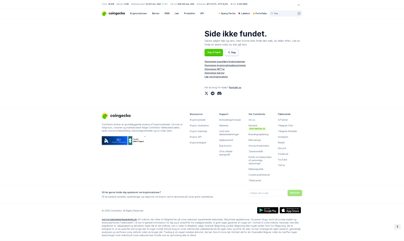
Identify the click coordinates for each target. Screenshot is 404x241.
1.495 (126, 4)
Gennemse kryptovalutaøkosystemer (225, 65)
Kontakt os (235, 87)
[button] (214, 52)
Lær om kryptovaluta (216, 76)
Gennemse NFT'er (215, 69)
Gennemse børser (215, 73)
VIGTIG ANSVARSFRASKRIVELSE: (119, 219)
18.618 (111, 4)
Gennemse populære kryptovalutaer (225, 61)
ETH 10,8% (223, 4)
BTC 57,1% (212, 4)
